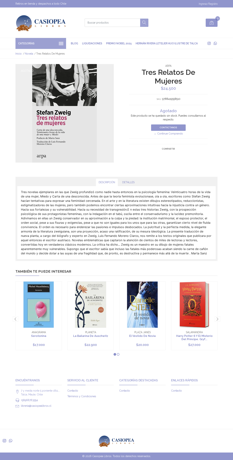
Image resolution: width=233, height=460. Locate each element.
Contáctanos (168, 127)
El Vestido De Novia (142, 336)
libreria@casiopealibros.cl (36, 405)
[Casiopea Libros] (40, 22)
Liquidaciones (92, 43)
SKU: (159, 99)
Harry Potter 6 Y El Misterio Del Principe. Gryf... (194, 337)
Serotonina (38, 336)
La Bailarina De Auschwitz (90, 336)
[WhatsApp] (215, 43)
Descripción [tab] (107, 182)
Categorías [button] (26, 43)
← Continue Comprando (168, 133)
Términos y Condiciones (81, 396)
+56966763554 (29, 400)
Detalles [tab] (128, 182)
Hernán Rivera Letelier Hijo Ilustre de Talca (167, 43)
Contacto (72, 390)
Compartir (168, 149)
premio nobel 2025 (119, 43)
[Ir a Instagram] (209, 43)
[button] (114, 354)
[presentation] (15, 319)
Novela (29, 53)
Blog (74, 43)
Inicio (18, 53)
